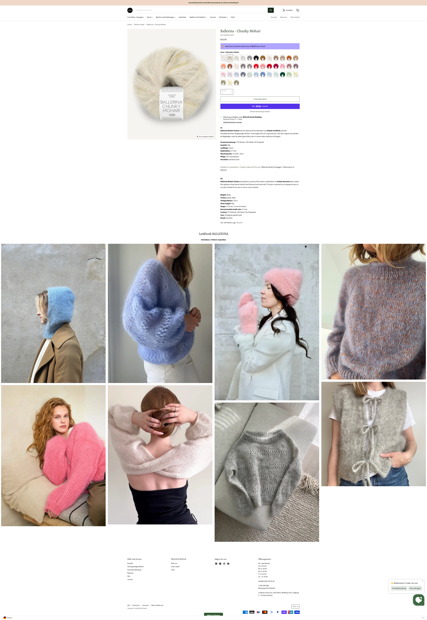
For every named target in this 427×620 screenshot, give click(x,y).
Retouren (283, 17)
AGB (128, 605)
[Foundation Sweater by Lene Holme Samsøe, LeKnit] (373, 312)
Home (129, 25)
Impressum (145, 605)
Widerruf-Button (213, 615)
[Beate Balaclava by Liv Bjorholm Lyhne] (53, 313)
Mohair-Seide (139, 25)
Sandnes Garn (229, 35)
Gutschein (182, 17)
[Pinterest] (216, 563)
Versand (274, 17)
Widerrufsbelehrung (157, 605)
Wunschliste (295, 17)
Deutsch (9, 618)
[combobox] (213, 618)
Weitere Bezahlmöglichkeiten (260, 112)
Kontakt (130, 563)
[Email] (228, 563)
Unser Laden (175, 566)
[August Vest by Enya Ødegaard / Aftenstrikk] (373, 434)
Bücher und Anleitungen (165, 17)
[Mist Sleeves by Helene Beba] (160, 454)
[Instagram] (220, 563)
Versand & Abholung (134, 570)
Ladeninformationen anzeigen (232, 122)
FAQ (128, 576)
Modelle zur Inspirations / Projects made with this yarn (240, 167)
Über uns (174, 563)
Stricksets (223, 17)
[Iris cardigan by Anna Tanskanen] (160, 313)
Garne (149, 17)
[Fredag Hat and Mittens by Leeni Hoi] (267, 322)
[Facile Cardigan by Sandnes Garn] (53, 455)
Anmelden (289, 10)
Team (173, 570)
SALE (233, 17)
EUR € (294, 606)
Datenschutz (136, 605)
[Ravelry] (224, 563)
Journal (213, 17)
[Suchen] (271, 10)
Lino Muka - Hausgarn (135, 17)
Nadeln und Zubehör (197, 17)
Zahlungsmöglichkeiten (135, 566)
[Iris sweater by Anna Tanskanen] (267, 472)
